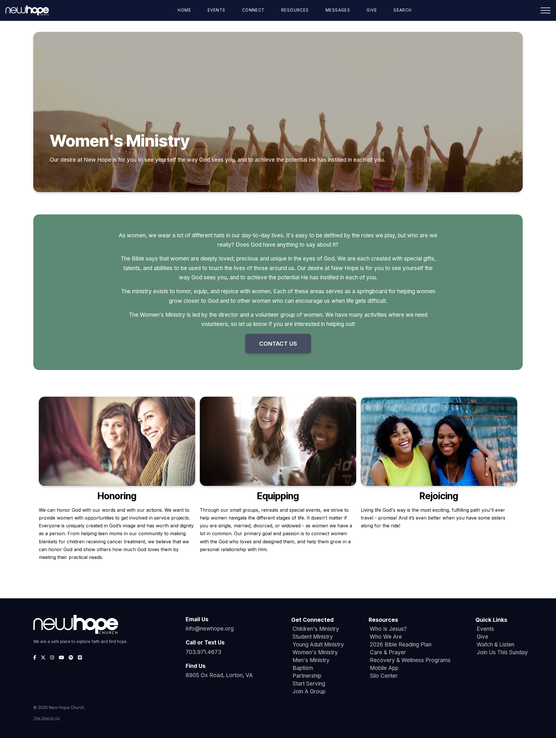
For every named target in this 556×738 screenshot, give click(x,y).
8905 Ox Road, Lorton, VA (219, 675)
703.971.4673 (203, 652)
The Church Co (46, 718)
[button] (545, 10)
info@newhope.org (210, 628)
